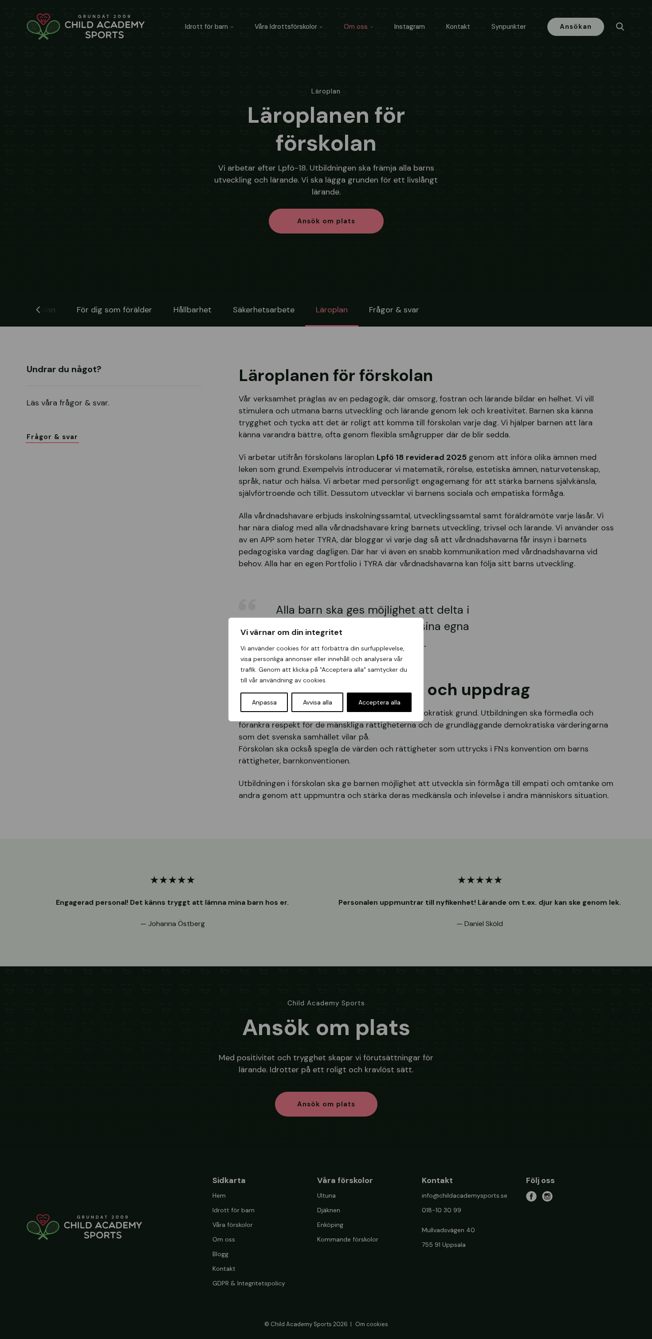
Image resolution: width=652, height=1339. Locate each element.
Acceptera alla (379, 702)
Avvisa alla (317, 702)
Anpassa (264, 702)
